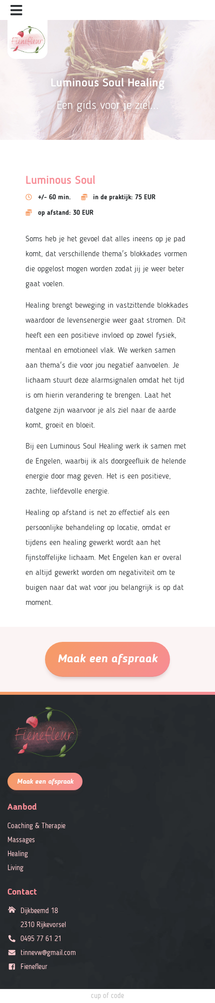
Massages (21, 840)
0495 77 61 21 (41, 939)
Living (16, 868)
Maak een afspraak (108, 659)
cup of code (107, 996)
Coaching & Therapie (37, 826)
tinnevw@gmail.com (48, 953)
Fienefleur (34, 967)
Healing (18, 854)
